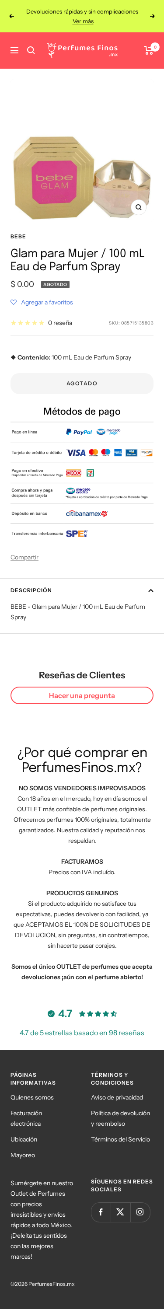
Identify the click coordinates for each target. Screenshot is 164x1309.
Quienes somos (32, 1097)
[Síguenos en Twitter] (120, 1212)
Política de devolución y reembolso (120, 1118)
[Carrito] (149, 50)
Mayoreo (22, 1155)
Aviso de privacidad (117, 1097)
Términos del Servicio (120, 1139)
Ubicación (23, 1139)
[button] (41, 302)
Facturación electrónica (26, 1118)
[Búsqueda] (31, 50)
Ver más (83, 19)
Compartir (24, 557)
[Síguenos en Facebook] (101, 1212)
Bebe (18, 236)
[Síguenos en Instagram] (140, 1212)
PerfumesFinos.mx (51, 1284)
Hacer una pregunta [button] (82, 695)
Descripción (31, 590)
